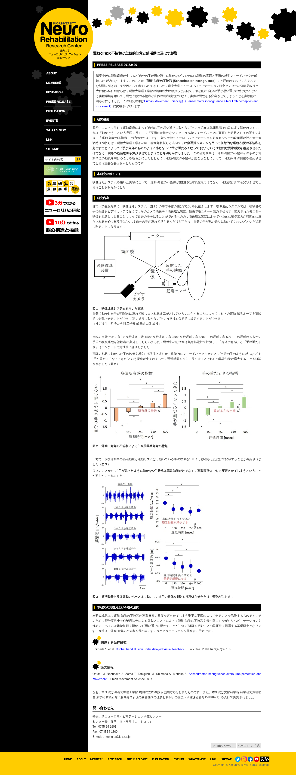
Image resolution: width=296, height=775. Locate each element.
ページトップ (246, 745)
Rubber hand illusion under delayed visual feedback (150, 649)
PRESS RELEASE (58, 102)
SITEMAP (52, 149)
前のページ (224, 745)
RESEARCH (54, 92)
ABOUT (51, 73)
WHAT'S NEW (56, 130)
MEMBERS (53, 83)
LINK (49, 140)
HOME (68, 759)
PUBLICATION (55, 111)
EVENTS (52, 121)
